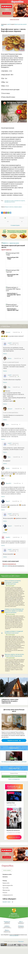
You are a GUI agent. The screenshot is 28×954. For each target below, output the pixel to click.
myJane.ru (7, 926)
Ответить (3, 339)
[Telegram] (10, 213)
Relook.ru (7, 930)
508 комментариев (10, 614)
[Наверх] (26, 851)
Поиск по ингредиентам (14, 779)
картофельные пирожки (19, 200)
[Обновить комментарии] (26, 853)
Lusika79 (9, 24)
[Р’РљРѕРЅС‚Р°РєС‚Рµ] (2, 213)
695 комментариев (10, 634)
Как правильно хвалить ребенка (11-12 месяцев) (13, 761)
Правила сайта (6, 883)
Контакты (5, 876)
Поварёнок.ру (7, 921)
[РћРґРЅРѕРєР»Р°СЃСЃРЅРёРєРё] (4, 213)
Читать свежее (7, 870)
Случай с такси (6, 902)
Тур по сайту (5, 887)
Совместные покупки (14, 19)
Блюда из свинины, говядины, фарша (13, 206)
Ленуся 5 (8, 501)
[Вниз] (26, 855)
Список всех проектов (14, 935)
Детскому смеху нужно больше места (14, 710)
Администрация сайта (8, 885)
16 (15, 225)
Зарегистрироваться (9, 564)
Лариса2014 (8, 483)
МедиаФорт (14, 913)
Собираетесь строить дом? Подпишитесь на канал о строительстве (10, 701)
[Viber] (6, 213)
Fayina (7, 424)
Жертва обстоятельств (13, 830)
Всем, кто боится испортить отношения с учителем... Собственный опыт (13, 582)
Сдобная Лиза (11, 803)
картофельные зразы (9, 200)
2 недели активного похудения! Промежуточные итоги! (14, 632)
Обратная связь (6, 890)
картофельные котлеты (9, 202)
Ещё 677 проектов (6, 249)
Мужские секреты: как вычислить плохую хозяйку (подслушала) (14, 655)
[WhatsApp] (8, 213)
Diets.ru (21, 921)
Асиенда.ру (21, 926)
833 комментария (10, 585)
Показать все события (14, 837)
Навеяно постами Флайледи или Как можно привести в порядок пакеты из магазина (14, 610)
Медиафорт (21, 941)
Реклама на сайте (7, 874)
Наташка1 (8, 332)
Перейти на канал (13, 740)
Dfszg (9, 387)
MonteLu (9, 358)
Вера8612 (8, 537)
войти (6, 566)
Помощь (5, 880)
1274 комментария (10, 657)
